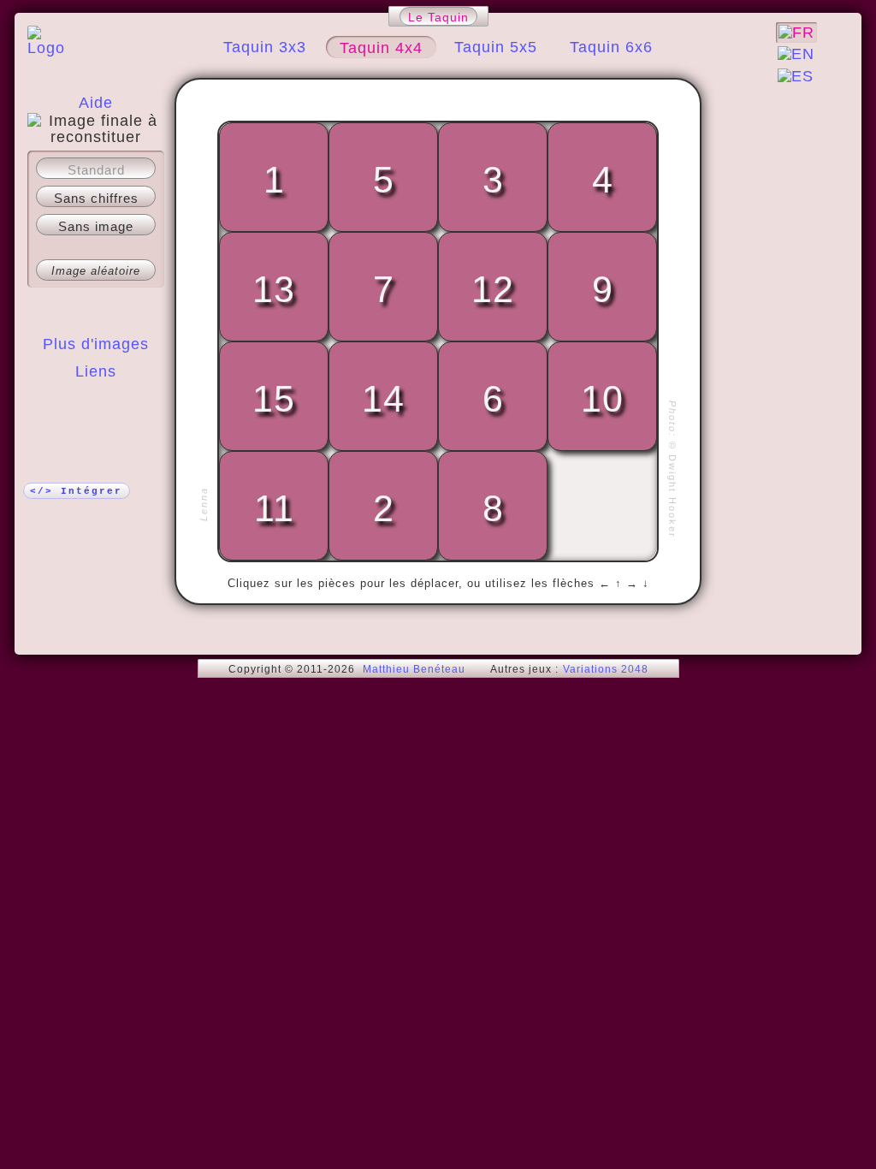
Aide (96, 102)
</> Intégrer (76, 491)
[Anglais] (796, 54)
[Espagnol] (795, 76)
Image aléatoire (95, 270)
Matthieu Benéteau (414, 669)
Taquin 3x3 (264, 47)
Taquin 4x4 (381, 47)
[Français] (796, 32)
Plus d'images (96, 344)
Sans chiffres (96, 198)
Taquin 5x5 (495, 47)
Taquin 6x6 (611, 47)
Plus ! (96, 405)
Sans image (95, 226)
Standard (96, 170)
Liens (95, 371)
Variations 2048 (605, 669)
